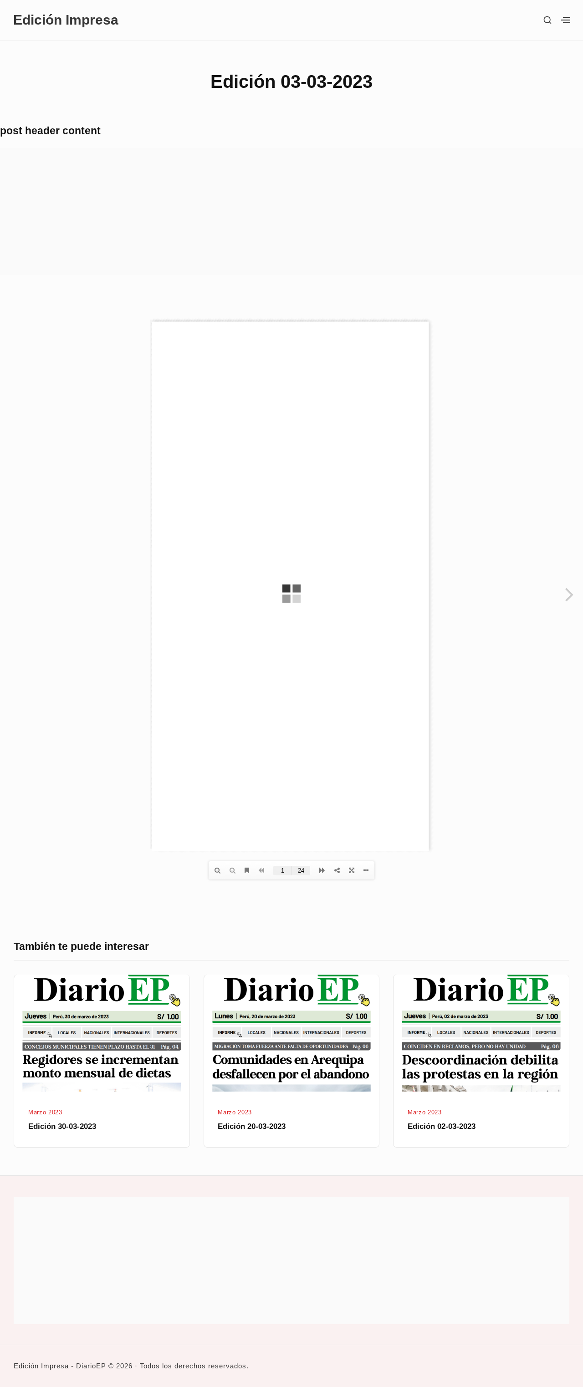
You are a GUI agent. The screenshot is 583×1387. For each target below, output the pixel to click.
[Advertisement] (273, 211)
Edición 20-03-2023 (252, 1126)
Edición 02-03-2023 (442, 1126)
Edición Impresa (65, 19)
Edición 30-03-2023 (62, 1126)
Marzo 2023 (45, 1112)
